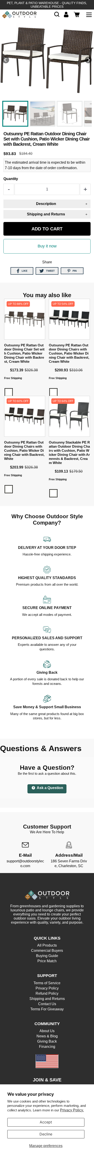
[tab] (47, 204)
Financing (47, 1046)
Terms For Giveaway (47, 1009)
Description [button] (46, 204)
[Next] (88, 60)
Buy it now (47, 246)
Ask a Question (49, 788)
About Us (47, 1031)
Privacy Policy (47, 988)
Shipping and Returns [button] (46, 214)
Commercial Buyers (47, 950)
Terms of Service (47, 983)
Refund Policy (47, 993)
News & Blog (47, 1036)
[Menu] (89, 14)
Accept (46, 1122)
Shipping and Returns (47, 999)
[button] (56, 15)
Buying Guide (47, 956)
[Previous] (5, 60)
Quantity (10, 179)
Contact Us (47, 1004)
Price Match (47, 961)
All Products (47, 945)
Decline (45, 1134)
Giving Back (47, 1041)
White (8, 392)
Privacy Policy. (72, 1110)
